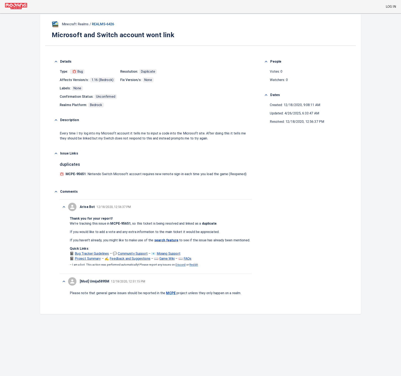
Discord (180, 264)
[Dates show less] (266, 95)
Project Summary (88, 259)
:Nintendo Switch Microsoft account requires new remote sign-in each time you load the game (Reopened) (156, 174)
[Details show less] (56, 61)
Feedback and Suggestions (130, 259)
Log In (391, 7)
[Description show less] (56, 120)
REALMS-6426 (103, 24)
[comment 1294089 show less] (64, 207)
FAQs (188, 259)
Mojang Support (168, 254)
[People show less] (266, 61)
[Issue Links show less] (56, 153)
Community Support (133, 254)
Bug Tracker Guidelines (92, 254)
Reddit (193, 264)
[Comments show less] (56, 191)
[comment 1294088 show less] (64, 281)
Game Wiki (167, 259)
